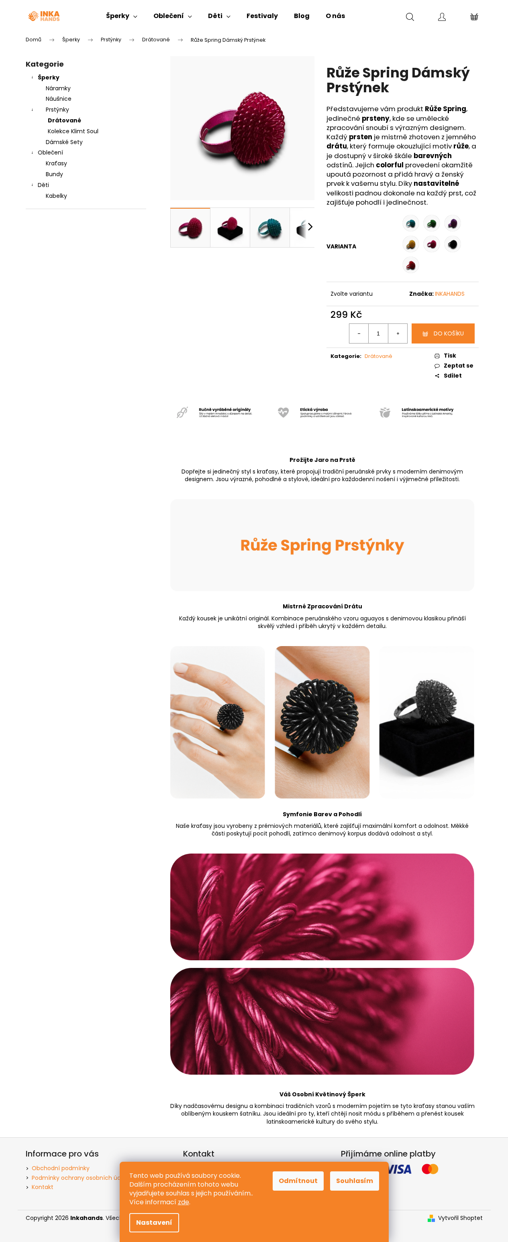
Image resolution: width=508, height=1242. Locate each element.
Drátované (64, 120)
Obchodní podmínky (61, 1168)
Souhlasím (354, 1180)
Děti (43, 185)
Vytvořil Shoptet (460, 1218)
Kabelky (56, 196)
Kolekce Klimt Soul (73, 131)
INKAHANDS (450, 294)
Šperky (48, 77)
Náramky (58, 88)
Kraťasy (56, 163)
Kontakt (42, 1187)
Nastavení (154, 1222)
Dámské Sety (64, 142)
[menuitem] (121, 16)
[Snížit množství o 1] (359, 333)
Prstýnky (57, 110)
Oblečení (50, 152)
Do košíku (449, 333)
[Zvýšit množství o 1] (397, 333)
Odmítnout (298, 1180)
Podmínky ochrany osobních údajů (80, 1178)
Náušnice (58, 99)
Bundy (54, 174)
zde (183, 1202)
